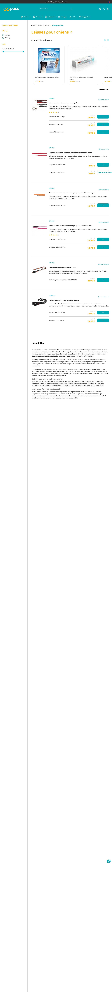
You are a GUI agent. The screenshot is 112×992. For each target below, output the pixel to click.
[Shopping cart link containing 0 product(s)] (104, 9)
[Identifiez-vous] (100, 9)
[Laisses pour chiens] (71, 32)
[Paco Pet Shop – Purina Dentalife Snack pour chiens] (47, 60)
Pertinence (103, 89)
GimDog (7, 38)
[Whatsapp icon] (109, 861)
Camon (7, 35)
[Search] (71, 9)
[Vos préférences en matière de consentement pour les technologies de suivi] (109, 989)
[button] (105, 40)
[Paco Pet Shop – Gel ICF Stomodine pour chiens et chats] (81, 60)
